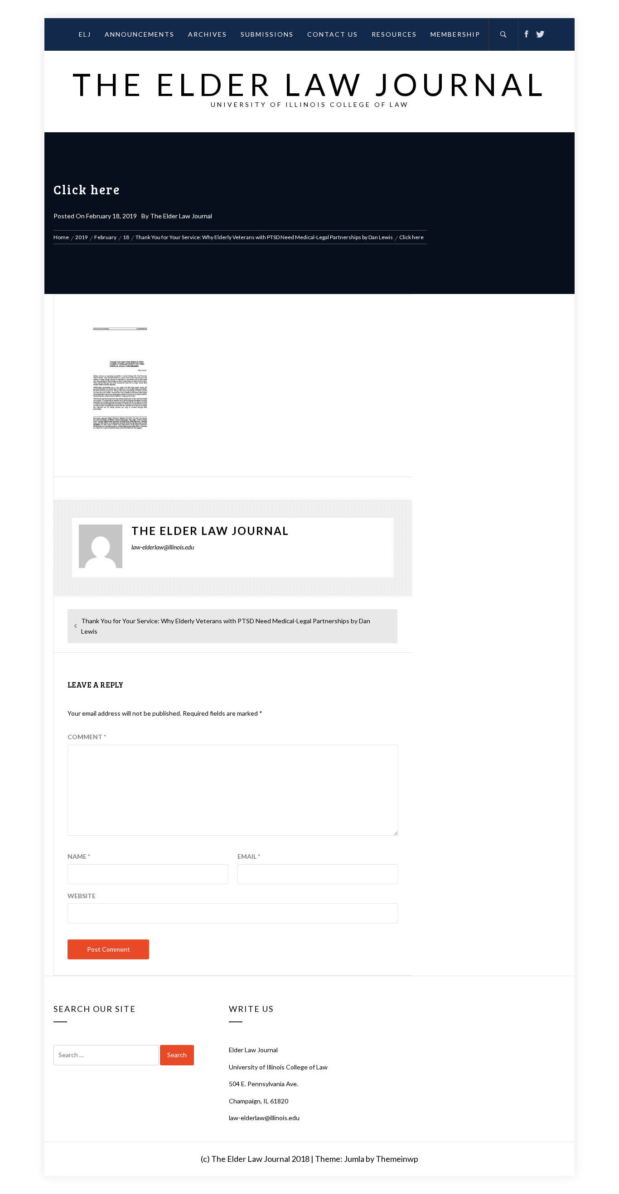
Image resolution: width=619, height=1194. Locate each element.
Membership (455, 34)
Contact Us (332, 34)
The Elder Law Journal (310, 84)
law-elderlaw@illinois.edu (264, 1118)
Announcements (139, 34)
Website (82, 896)
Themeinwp (397, 1159)
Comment (87, 737)
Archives (207, 34)
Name (79, 856)
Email (248, 856)
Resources (394, 34)
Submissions (267, 34)
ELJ (85, 34)
